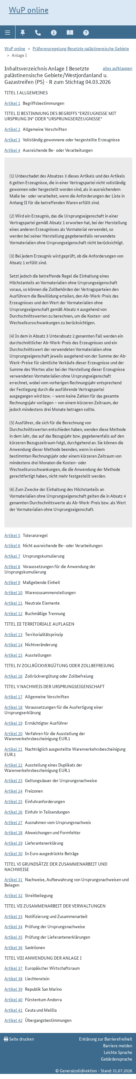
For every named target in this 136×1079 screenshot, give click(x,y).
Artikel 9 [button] (12, 582)
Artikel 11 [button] (13, 603)
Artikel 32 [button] (13, 895)
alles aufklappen (117, 68)
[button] (7, 32)
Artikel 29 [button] (13, 843)
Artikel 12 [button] (13, 613)
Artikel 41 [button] (13, 1010)
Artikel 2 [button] (12, 129)
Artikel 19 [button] (13, 723)
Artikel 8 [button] (12, 566)
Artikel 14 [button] (13, 644)
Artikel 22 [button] (13, 764)
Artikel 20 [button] (13, 733)
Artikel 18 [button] (13, 707)
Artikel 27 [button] (13, 822)
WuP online (28, 10)
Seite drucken (21, 1038)
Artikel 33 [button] (13, 916)
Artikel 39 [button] (13, 989)
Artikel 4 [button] (12, 150)
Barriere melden (117, 1045)
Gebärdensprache (116, 1059)
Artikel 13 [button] (13, 634)
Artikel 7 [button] (12, 556)
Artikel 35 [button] (13, 937)
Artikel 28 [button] (13, 832)
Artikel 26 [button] (13, 811)
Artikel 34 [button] (13, 926)
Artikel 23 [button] (13, 780)
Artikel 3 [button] (12, 139)
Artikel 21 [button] (13, 749)
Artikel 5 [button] (12, 535)
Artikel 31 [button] (13, 879)
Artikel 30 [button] (13, 853)
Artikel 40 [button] (13, 999)
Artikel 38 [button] (13, 978)
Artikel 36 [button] (13, 947)
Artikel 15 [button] (13, 655)
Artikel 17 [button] (13, 696)
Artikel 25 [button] (13, 801)
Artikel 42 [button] (13, 1020)
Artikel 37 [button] (13, 968)
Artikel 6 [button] (12, 545)
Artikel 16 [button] (13, 676)
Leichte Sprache (118, 1052)
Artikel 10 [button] (13, 592)
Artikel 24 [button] (13, 790)
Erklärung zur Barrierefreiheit (105, 1038)
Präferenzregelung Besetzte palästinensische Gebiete (81, 48)
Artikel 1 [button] (12, 103)
